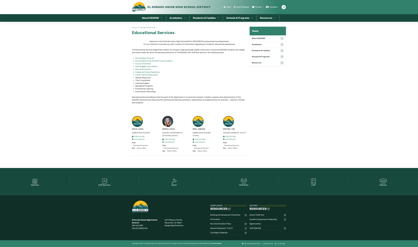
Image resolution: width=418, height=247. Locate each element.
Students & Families (204, 18)
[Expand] (282, 38)
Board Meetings (242, 7)
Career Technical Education (146, 75)
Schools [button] (258, 7)
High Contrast (268, 243)
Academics (176, 18)
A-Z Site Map (281, 243)
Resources (266, 18)
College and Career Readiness (147, 72)
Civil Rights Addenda (219, 233)
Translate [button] (273, 7)
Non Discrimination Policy (220, 224)
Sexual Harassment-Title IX (221, 228)
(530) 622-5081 (139, 136)
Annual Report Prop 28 (144, 58)
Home (228, 7)
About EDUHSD (150, 18)
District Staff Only (256, 215)
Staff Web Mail (255, 228)
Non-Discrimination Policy (252, 243)
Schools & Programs (237, 18)
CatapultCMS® (202, 243)
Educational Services (147, 28)
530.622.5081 (137, 225)
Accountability (151, 66)
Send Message (139, 139)
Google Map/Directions (174, 225)
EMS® (211, 243)
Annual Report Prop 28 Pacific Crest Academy (154, 61)
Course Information (143, 64)
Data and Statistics (143, 69)
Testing (138, 66)
